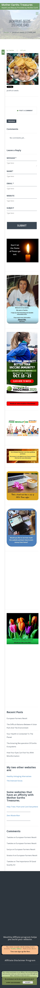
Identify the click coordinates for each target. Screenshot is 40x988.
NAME (10, 171)
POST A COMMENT (26, 110)
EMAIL (10, 183)
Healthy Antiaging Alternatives (19, 776)
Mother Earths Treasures (17, 4)
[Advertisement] (20, 581)
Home (6, 32)
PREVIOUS (11, 121)
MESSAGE (11, 158)
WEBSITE (10, 196)
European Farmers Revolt (17, 718)
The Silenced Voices (14, 781)
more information (15, 982)
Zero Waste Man (13, 815)
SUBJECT (10, 208)
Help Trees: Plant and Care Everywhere (22, 806)
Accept (27, 982)
